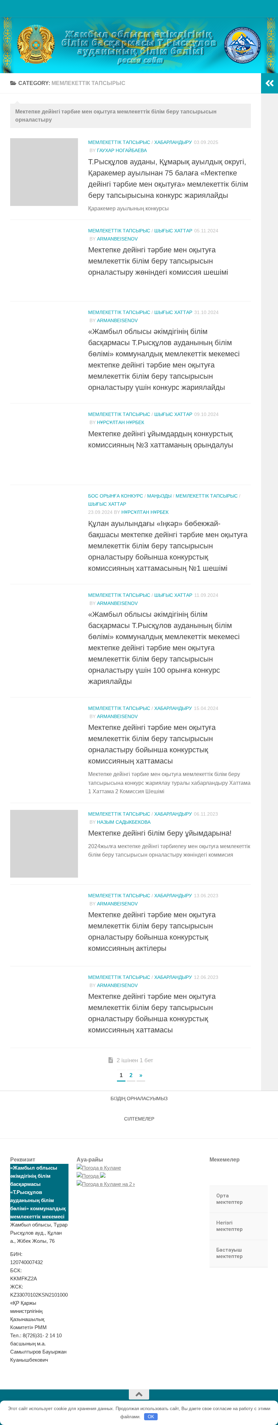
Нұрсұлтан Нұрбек (120, 422)
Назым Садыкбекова (124, 822)
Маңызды (159, 496)
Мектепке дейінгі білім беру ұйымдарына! (160, 833)
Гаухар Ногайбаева (122, 150)
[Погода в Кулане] (99, 1168)
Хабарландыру (173, 142)
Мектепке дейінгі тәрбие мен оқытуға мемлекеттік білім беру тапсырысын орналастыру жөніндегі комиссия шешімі (158, 261)
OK (151, 1416)
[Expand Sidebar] (269, 83)
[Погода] (91, 1176)
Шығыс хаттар (173, 230)
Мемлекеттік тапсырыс (119, 142)
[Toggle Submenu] (256, 1199)
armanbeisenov (117, 239)
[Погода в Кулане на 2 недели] (113, 1184)
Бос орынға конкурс (115, 496)
